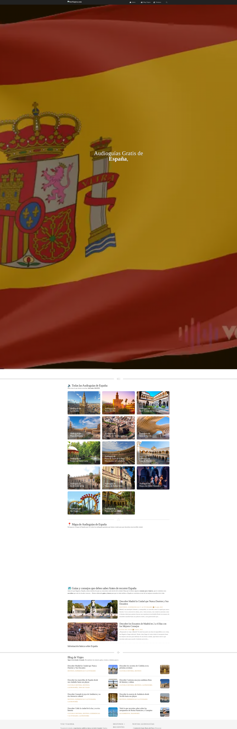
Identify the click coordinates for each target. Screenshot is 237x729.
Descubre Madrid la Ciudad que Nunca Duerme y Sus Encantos (143, 602)
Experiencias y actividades (140, 607)
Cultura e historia (126, 671)
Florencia (158, 728)
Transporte (135, 713)
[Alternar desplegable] (141, 2)
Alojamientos (124, 713)
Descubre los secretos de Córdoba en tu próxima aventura (134, 667)
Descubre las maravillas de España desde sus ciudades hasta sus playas (83, 681)
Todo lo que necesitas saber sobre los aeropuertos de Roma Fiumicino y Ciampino (135, 709)
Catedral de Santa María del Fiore (143, 728)
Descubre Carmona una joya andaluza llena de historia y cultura (135, 681)
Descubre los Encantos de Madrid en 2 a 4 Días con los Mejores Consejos (142, 625)
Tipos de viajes (84, 687)
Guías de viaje (125, 629)
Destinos (123, 607)
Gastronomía (73, 687)
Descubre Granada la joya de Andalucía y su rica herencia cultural (84, 695)
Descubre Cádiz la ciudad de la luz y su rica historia (84, 709)
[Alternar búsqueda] (166, 2)
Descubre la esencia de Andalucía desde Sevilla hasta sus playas (134, 695)
